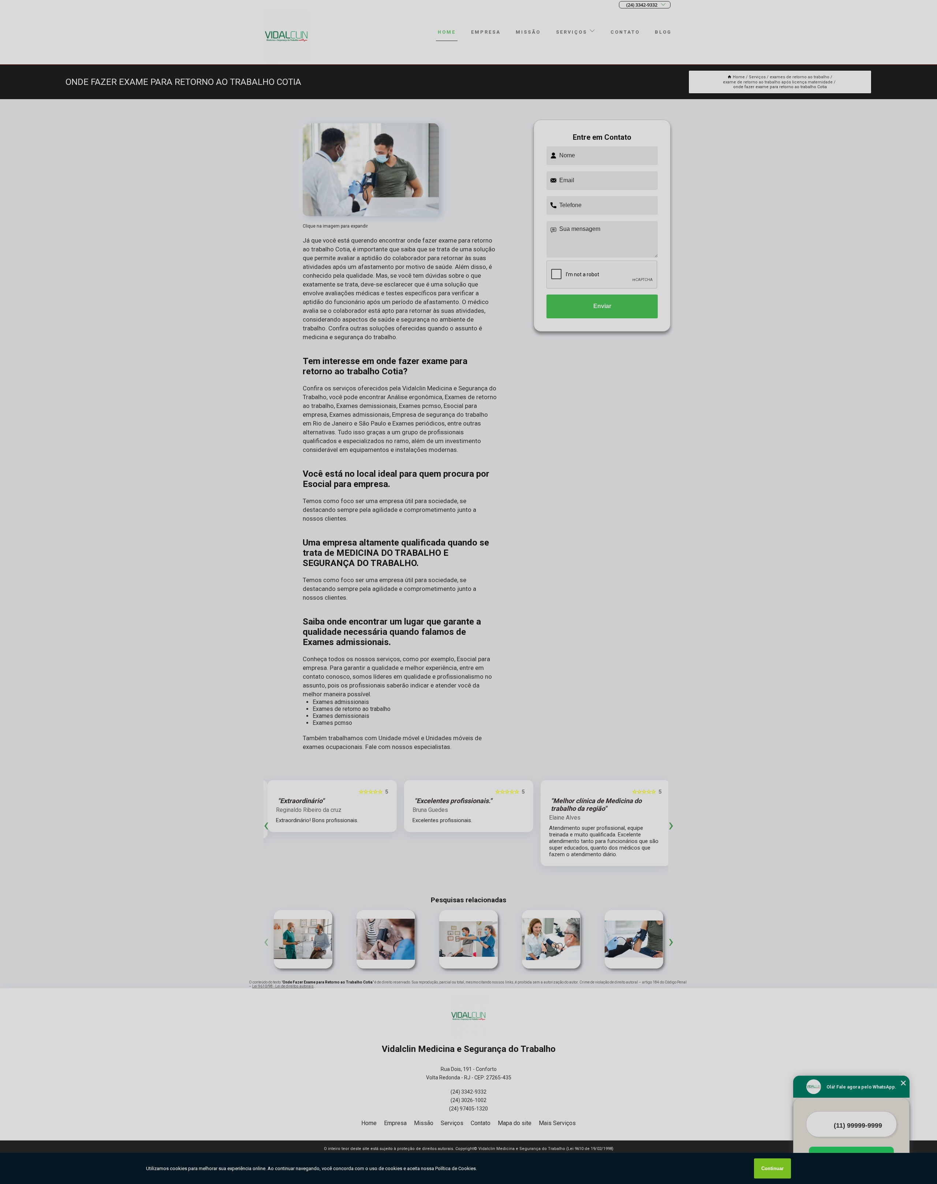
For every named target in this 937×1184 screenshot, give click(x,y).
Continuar (772, 1168)
